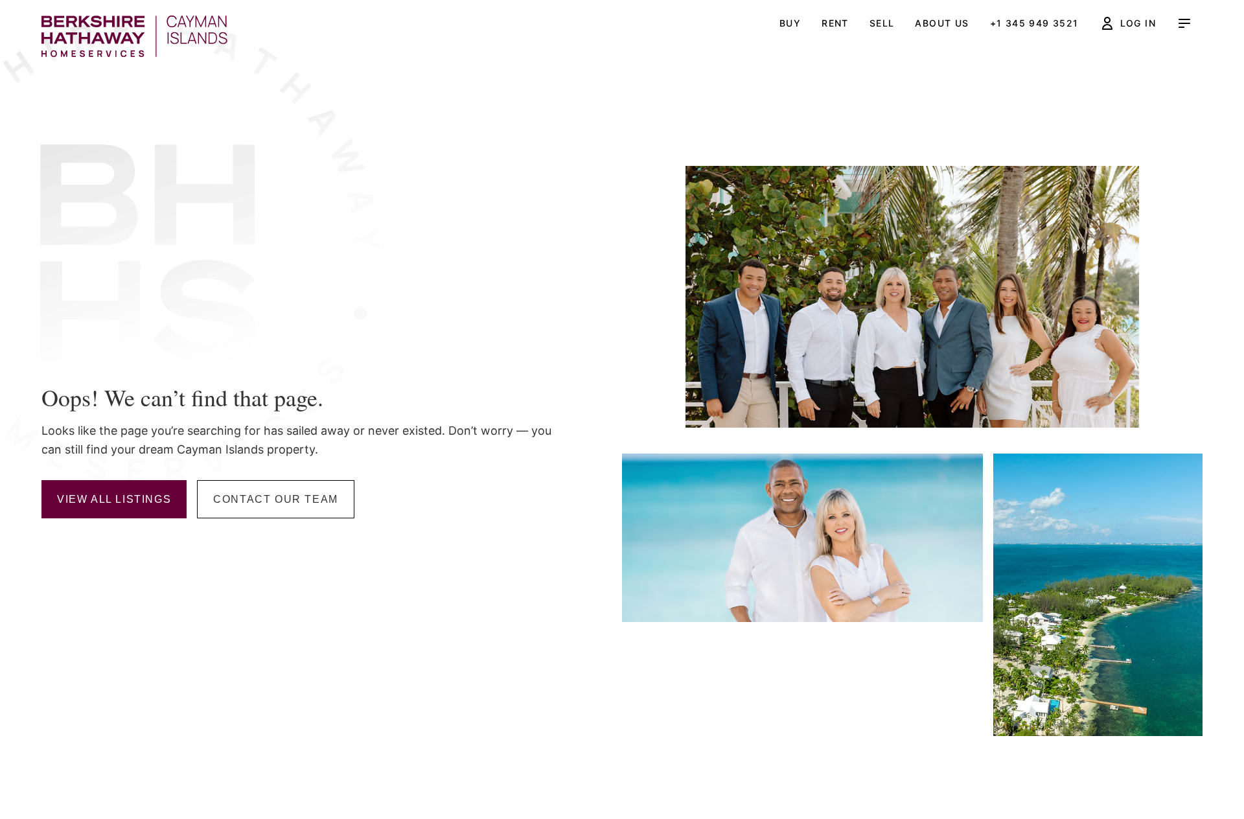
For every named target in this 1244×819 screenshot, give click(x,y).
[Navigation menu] (1184, 23)
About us (942, 23)
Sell (882, 23)
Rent (835, 23)
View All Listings (114, 499)
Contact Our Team (275, 499)
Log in (1138, 23)
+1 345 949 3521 (1034, 23)
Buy (790, 23)
